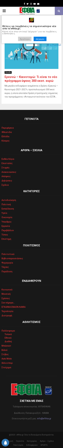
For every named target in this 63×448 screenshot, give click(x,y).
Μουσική (6, 294)
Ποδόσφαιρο (8, 331)
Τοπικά (8, 334)
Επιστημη (6, 239)
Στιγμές (5, 167)
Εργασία (6, 226)
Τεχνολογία (7, 311)
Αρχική (10, 441)
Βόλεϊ (5, 350)
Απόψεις (6, 176)
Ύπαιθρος (6, 222)
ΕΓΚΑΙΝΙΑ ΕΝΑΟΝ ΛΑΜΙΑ (14, 307)
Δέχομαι (40, 38)
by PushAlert (55, 44)
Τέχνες (5, 267)
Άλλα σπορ (7, 363)
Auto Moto (7, 358)
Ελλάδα (8, 72)
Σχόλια (5, 185)
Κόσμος (5, 141)
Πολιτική (6, 204)
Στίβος (5, 354)
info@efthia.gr (44, 418)
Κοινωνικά (7, 289)
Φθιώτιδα (7, 132)
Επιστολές (7, 163)
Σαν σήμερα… (8, 302)
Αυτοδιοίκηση (9, 200)
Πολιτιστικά (8, 254)
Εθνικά (8, 338)
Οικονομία (7, 217)
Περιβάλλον (8, 230)
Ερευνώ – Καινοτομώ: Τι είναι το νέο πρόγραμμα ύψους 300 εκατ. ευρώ (31, 79)
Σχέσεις (6, 298)
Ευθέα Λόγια (8, 159)
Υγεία (4, 213)
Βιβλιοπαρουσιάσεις (12, 258)
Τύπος (5, 234)
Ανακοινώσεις (9, 172)
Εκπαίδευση (8, 209)
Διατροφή (7, 315)
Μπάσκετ (6, 346)
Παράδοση (7, 271)
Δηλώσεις (7, 180)
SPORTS (44, 445)
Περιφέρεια (8, 128)
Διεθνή (8, 341)
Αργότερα (25, 38)
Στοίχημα (6, 367)
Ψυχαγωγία (7, 263)
